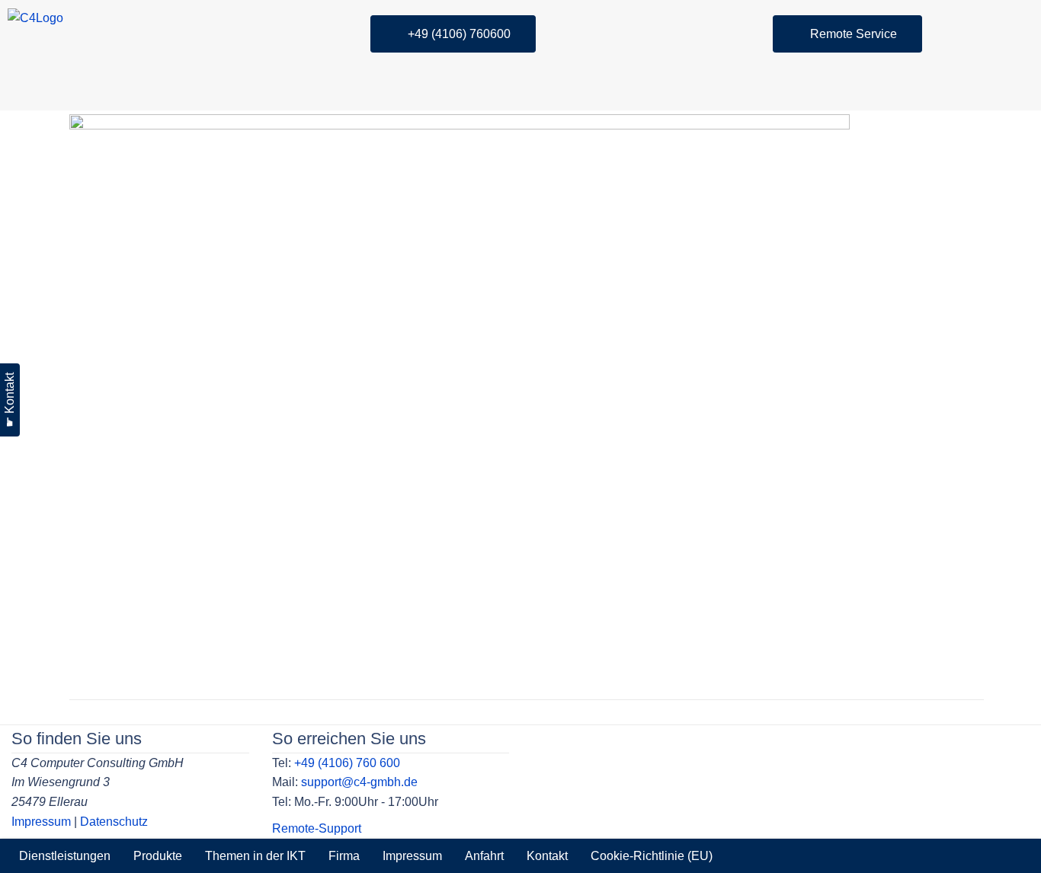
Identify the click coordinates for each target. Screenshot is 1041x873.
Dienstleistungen (65, 855)
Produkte (157, 855)
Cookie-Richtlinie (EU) (652, 855)
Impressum (41, 821)
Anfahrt (484, 855)
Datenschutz (114, 821)
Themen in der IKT (255, 855)
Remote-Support (316, 828)
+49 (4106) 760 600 (347, 762)
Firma (344, 855)
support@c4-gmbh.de (359, 781)
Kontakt (547, 855)
